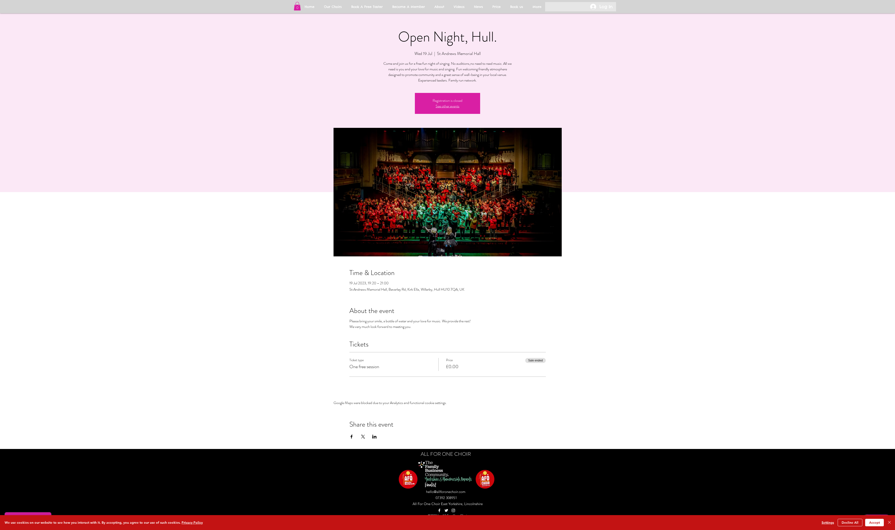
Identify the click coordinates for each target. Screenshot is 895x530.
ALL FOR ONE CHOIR (446, 454)
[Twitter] (446, 510)
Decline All (850, 522)
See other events (447, 106)
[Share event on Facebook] (351, 436)
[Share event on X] (363, 436)
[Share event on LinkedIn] (374, 436)
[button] (297, 6)
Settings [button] (828, 522)
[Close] (889, 522)
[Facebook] (439, 510)
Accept (874, 522)
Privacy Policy (192, 522)
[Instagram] (453, 510)
